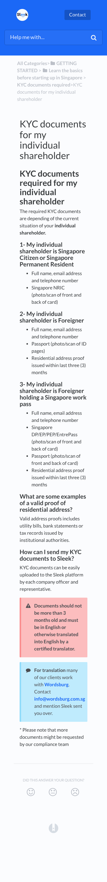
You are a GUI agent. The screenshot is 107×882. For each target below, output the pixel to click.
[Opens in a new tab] (53, 828)
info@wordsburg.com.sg (59, 699)
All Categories (32, 63)
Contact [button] (77, 15)
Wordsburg (56, 684)
